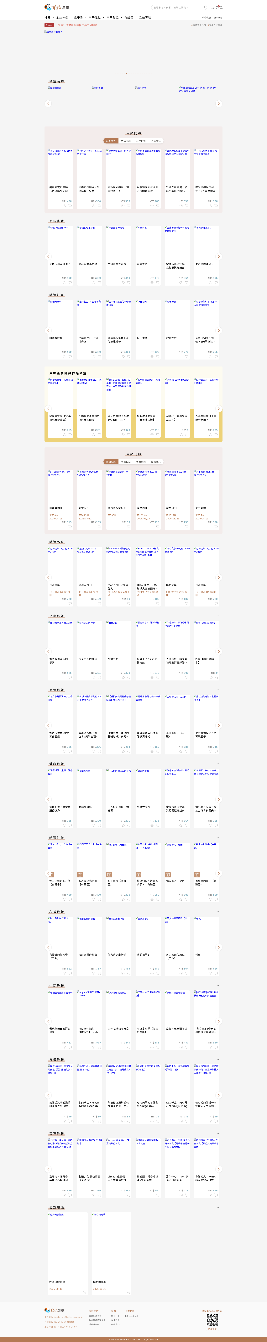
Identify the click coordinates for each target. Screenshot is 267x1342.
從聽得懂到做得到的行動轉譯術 (147, 189)
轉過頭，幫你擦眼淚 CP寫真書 (147, 1178)
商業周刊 (84, 508)
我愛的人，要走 (175, 880)
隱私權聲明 (94, 1324)
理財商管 (111, 140)
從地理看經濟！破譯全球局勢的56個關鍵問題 (177, 190)
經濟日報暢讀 (57, 1281)
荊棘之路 (142, 264)
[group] (133, 53)
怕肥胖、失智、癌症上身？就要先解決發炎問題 (206, 810)
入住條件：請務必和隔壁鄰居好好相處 (176, 662)
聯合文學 (171, 585)
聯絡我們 (115, 1324)
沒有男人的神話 (88, 659)
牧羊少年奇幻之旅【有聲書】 (60, 882)
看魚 (198, 954)
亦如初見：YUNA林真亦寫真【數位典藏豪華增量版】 (206, 1180)
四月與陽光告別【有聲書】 (88, 882)
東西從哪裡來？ (204, 264)
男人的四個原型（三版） (175, 956)
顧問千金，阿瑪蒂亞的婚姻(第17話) (176, 1104)
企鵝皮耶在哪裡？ (60, 264)
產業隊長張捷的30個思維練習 (118, 339)
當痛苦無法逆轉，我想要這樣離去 (176, 265)
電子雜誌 (95, 17)
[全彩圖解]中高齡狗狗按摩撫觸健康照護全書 (206, 1032)
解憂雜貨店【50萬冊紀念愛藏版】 (60, 417)
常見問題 (115, 1320)
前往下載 (212, 1329)
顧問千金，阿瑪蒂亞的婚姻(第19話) (89, 1104)
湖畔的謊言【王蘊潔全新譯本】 (206, 417)
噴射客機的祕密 (88, 954)
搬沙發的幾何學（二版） (58, 956)
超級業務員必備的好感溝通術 (147, 734)
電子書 (78, 17)
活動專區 (145, 17)
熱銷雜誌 (111, 461)
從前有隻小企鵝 (88, 264)
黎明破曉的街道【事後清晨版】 (146, 417)
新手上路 (115, 1316)
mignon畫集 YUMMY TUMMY (88, 1030)
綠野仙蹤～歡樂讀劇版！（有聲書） (147, 882)
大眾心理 (126, 140)
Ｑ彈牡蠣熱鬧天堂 (118, 1028)
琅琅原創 (218, 17)
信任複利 (142, 338)
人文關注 (156, 140)
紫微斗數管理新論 (176, 1028)
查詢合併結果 (215, 25)
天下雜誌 (200, 508)
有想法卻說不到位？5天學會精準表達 (205, 190)
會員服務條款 (95, 1316)
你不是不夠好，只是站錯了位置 (89, 189)
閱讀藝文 (156, 461)
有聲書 (129, 17)
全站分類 (62, 17)
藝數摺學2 (143, 954)
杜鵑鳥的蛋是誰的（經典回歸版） (89, 417)
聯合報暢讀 (99, 1281)
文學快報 (141, 140)
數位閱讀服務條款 (97, 1320)
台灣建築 (54, 585)
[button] (48, 103)
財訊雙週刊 (56, 508)
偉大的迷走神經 (117, 954)
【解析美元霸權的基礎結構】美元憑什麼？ (118, 736)
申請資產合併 (199, 25)
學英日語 (126, 461)
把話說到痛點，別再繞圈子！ (118, 189)
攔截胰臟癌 (85, 806)
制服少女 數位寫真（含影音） (89, 1178)
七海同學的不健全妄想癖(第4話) (147, 1104)
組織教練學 (56, 338)
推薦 (47, 17)
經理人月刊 (85, 585)
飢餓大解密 (143, 806)
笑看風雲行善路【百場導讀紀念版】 (58, 190)
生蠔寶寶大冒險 (117, 264)
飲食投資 (171, 338)
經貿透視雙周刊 (117, 508)
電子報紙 (113, 17)
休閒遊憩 (141, 461)
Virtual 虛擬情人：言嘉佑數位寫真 (118, 1180)
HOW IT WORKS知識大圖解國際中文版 (147, 588)
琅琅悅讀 (206, 17)
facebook (134, 1316)
